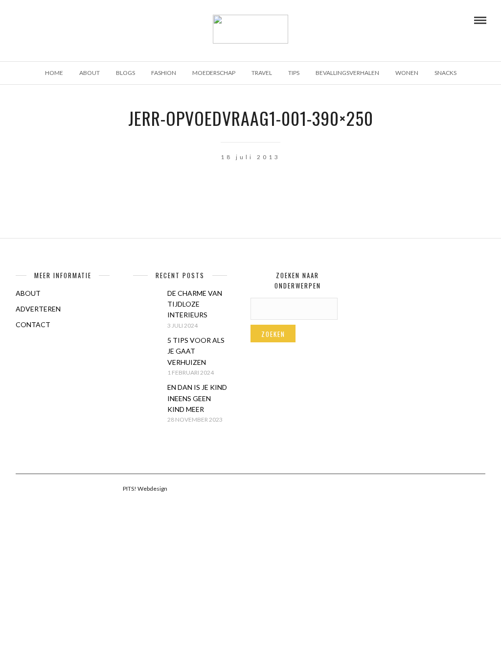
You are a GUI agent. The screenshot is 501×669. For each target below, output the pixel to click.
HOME (54, 72)
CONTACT (33, 324)
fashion (163, 72)
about (89, 72)
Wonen (406, 72)
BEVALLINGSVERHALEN (347, 72)
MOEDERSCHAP (213, 72)
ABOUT (28, 293)
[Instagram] (57, 19)
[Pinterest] (44, 19)
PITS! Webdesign (145, 488)
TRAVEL (261, 72)
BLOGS (125, 72)
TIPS (293, 72)
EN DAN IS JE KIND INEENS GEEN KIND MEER (197, 398)
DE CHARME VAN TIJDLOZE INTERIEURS (194, 304)
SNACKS (445, 72)
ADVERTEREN (38, 309)
